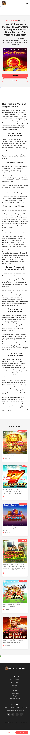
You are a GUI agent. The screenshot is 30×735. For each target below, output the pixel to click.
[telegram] (21, 714)
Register (8, 732)
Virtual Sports (15, 682)
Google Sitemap (15, 698)
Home (6, 20)
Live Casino (15, 685)
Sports (15, 690)
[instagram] (12, 714)
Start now (15, 75)
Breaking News (13, 20)
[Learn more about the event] (15, 13)
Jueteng (15, 688)
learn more (15, 80)
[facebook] (8, 714)
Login (22, 732)
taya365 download (15, 680)
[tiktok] (17, 714)
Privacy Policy (15, 693)
